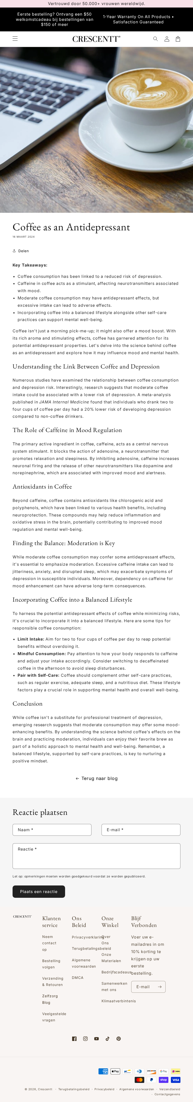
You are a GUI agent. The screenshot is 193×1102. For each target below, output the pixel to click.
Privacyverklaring (88, 937)
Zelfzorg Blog (50, 999)
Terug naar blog (99, 778)
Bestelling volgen (51, 964)
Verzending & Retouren (53, 981)
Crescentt (45, 1089)
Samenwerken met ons (115, 986)
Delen (23, 251)
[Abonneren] (159, 987)
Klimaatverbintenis (119, 1001)
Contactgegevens (168, 1094)
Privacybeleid (104, 1089)
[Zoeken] (155, 38)
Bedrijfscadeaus (116, 972)
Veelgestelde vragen (54, 1017)
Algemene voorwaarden (84, 963)
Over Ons (106, 939)
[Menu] (15, 38)
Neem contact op (49, 942)
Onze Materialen (111, 957)
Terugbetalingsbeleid (91, 948)
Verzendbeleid (169, 1089)
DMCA (78, 977)
